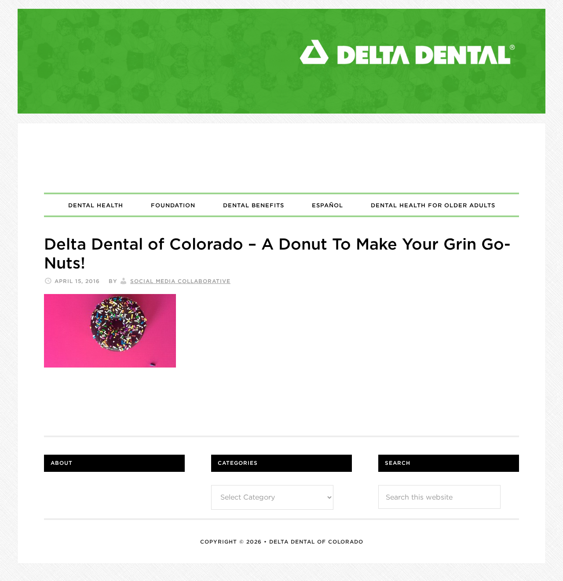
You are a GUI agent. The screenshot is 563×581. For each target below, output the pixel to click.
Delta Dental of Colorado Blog (281, 158)
